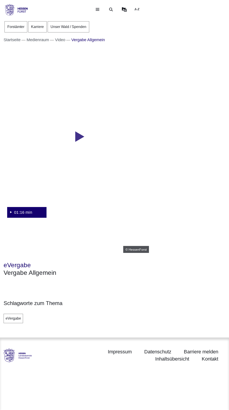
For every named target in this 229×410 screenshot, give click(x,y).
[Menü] (97, 9)
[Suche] (111, 9)
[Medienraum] (124, 9)
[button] (78, 137)
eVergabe (13, 318)
